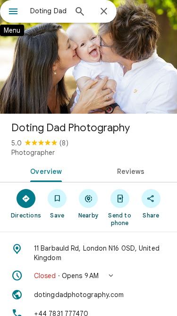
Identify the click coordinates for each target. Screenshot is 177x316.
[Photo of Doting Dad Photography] (88, 57)
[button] (88, 275)
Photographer (33, 152)
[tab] (44, 170)
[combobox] (48, 11)
